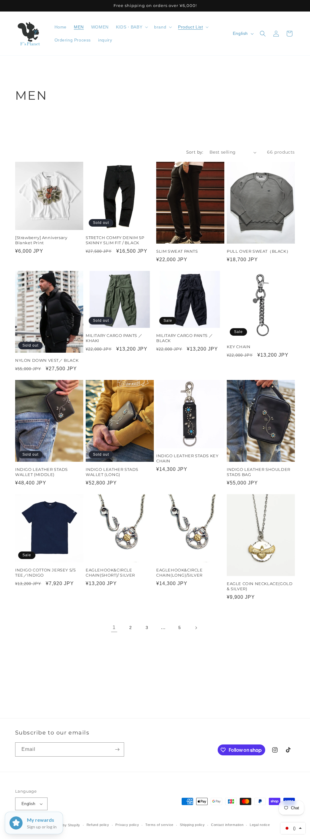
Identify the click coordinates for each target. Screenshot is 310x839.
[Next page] (196, 627)
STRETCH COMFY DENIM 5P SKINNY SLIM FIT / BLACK (115, 240)
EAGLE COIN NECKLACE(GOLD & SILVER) (259, 586)
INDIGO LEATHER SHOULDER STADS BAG (258, 472)
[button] (131, 27)
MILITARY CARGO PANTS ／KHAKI (114, 338)
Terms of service (159, 825)
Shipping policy (192, 825)
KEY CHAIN (238, 346)
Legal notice (260, 825)
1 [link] (114, 627)
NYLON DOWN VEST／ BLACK (46, 360)
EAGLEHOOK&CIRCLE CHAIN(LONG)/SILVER (179, 573)
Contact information (227, 825)
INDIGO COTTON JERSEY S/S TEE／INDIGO (45, 573)
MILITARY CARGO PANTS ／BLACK (184, 338)
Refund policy (98, 825)
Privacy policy (127, 825)
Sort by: (194, 152)
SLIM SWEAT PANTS (177, 251)
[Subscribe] (117, 749)
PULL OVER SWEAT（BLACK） (258, 251)
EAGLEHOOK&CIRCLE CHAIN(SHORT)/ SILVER (110, 573)
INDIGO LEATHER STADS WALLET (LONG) (112, 472)
